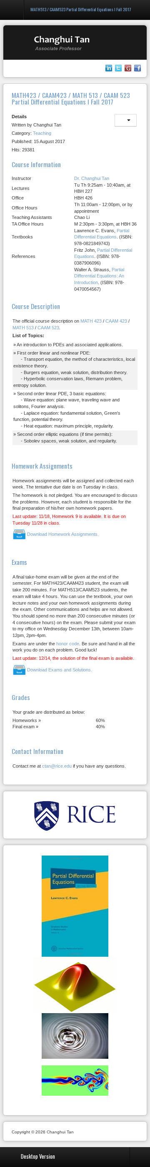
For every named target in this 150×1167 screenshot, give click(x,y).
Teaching (42, 133)
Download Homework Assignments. (62, 534)
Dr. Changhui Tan (91, 178)
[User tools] (126, 120)
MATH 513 (23, 327)
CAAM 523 (48, 327)
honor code (67, 643)
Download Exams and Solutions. (59, 669)
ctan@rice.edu (57, 765)
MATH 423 (91, 320)
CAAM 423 (116, 320)
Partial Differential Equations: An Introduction (99, 276)
